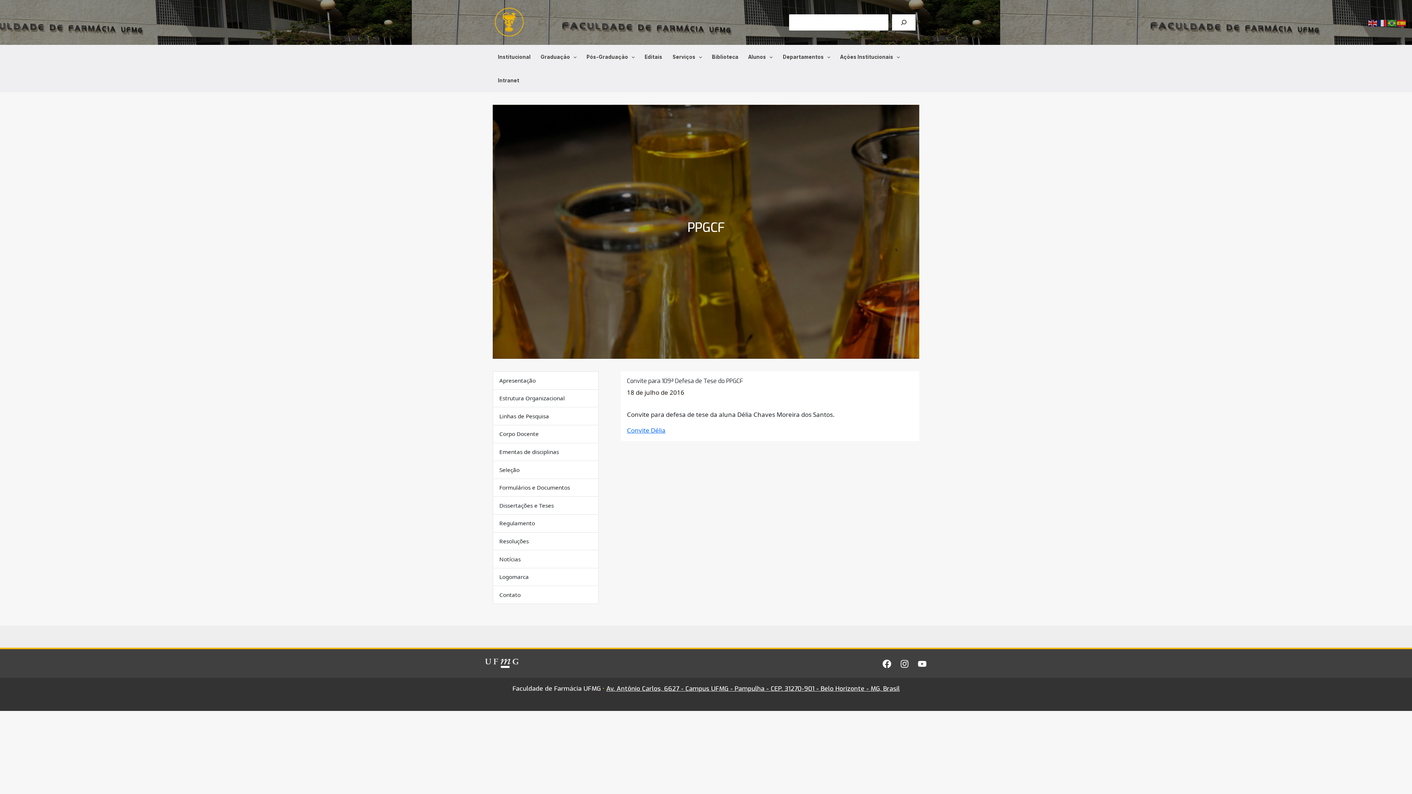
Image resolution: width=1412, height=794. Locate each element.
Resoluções (514, 541)
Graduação (555, 57)
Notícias (510, 559)
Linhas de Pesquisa (524, 416)
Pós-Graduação (607, 57)
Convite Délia (646, 430)
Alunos (757, 57)
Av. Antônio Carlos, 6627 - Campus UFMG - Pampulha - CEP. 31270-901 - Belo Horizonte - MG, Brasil (753, 688)
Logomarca (514, 576)
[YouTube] (922, 663)
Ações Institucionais (866, 57)
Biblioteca (725, 57)
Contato (510, 594)
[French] (1382, 22)
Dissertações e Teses (526, 505)
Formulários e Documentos (534, 487)
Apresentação (517, 380)
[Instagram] (904, 663)
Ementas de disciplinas (529, 451)
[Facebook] (887, 663)
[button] (573, 57)
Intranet (508, 80)
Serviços (684, 57)
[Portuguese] (1392, 22)
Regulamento (517, 523)
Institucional (514, 57)
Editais (653, 57)
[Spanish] (1401, 22)
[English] (1373, 22)
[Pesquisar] (904, 22)
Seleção (509, 469)
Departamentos (803, 57)
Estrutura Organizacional (532, 398)
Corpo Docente (519, 433)
